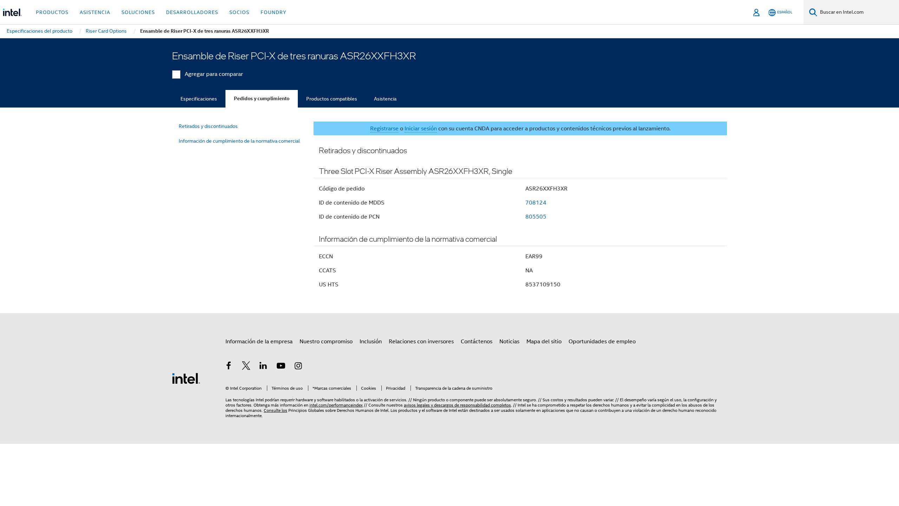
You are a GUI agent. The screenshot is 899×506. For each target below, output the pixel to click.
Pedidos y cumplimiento (261, 98)
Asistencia (385, 99)
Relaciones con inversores (421, 341)
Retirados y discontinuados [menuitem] (208, 126)
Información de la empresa (259, 341)
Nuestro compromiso (326, 341)
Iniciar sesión (421, 128)
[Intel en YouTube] (281, 367)
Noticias (509, 341)
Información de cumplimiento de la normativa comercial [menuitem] (239, 141)
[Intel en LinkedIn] (263, 367)
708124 (535, 202)
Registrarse (384, 128)
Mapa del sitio (544, 341)
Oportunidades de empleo (602, 341)
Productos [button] (52, 12)
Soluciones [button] (138, 12)
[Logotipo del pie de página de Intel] (186, 378)
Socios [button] (239, 12)
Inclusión (371, 341)
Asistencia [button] (95, 12)
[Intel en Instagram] (298, 367)
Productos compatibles (331, 99)
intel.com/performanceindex (336, 405)
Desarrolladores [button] (192, 12)
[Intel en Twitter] (246, 367)
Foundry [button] (274, 12)
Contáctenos (476, 341)
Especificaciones (199, 99)
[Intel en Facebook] (229, 367)
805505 (535, 216)
